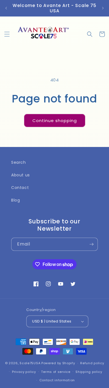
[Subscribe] (91, 244)
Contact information (57, 380)
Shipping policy (88, 372)
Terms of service (55, 372)
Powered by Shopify (58, 363)
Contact (20, 187)
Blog (15, 200)
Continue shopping (54, 120)
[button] (7, 34)
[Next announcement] (103, 8)
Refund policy (92, 363)
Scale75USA (30, 363)
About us (20, 175)
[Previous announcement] (6, 8)
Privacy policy (24, 372)
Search (18, 162)
